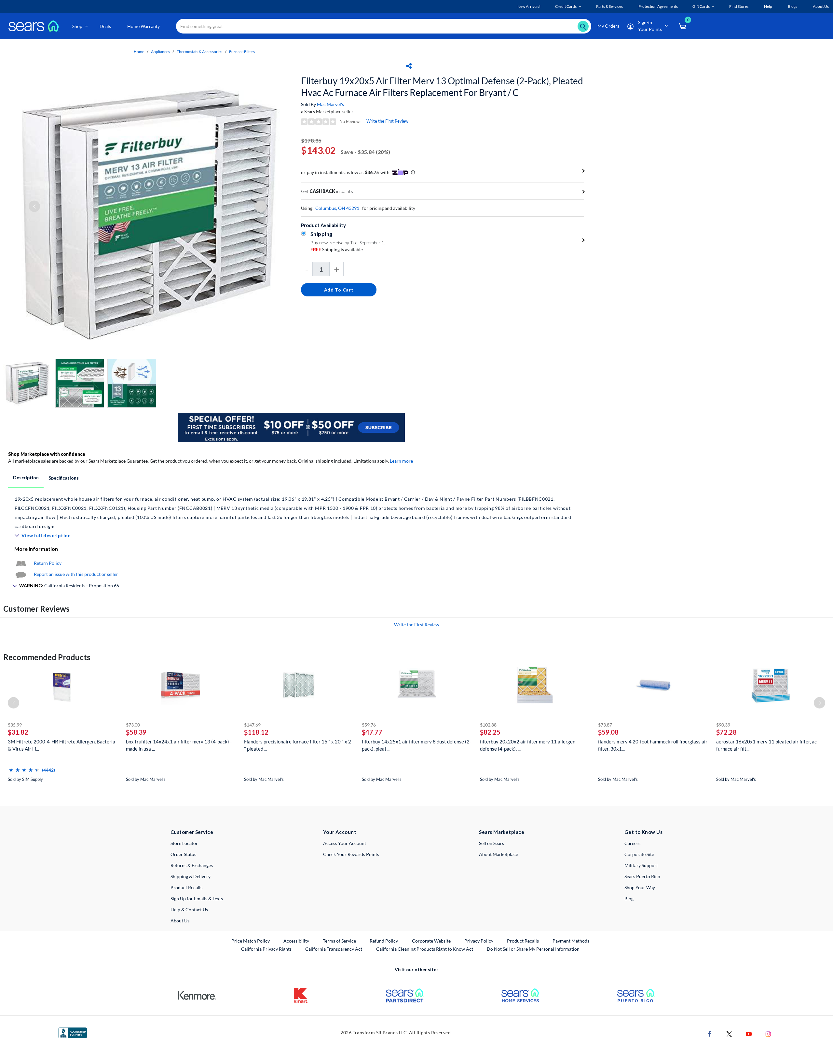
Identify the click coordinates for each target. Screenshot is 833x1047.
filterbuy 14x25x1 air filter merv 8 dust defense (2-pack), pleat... (416, 745)
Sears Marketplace (501, 832)
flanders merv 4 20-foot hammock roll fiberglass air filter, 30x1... (652, 745)
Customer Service (192, 832)
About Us (180, 920)
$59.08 (608, 732)
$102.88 (488, 724)
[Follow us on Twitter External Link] (729, 1033)
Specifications (63, 478)
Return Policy (47, 563)
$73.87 (605, 724)
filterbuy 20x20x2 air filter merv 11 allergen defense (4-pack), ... (527, 745)
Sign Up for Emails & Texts (197, 898)
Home (139, 51)
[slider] (24, 767)
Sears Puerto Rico (642, 876)
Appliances (160, 51)
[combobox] (383, 26)
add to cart (339, 289)
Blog (629, 898)
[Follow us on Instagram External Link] (768, 1033)
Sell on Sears (491, 843)
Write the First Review (387, 121)
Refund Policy (384, 941)
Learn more (401, 461)
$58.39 (136, 732)
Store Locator (184, 843)
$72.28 (726, 732)
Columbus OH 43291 (337, 208)
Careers (632, 843)
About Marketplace (498, 854)
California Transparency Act (333, 949)
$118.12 (256, 732)
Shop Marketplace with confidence (46, 454)
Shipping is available (336, 249)
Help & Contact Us (189, 909)
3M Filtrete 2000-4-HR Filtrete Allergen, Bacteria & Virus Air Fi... (61, 745)
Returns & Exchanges (192, 865)
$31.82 (18, 732)
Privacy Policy (478, 941)
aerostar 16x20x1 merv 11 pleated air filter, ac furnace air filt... (766, 745)
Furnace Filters (242, 51)
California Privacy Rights (266, 949)
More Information (36, 549)
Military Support (641, 865)
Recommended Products (46, 657)
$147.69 (252, 724)
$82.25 (490, 732)
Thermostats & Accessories (199, 51)
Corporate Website (431, 941)
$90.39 (723, 724)
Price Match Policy (250, 941)
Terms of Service (339, 941)
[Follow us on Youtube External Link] (748, 1033)
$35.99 (15, 724)
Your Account (339, 832)
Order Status (183, 854)
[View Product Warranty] (20, 563)
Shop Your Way (639, 887)
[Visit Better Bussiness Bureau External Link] (72, 1032)
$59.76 (369, 724)
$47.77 (372, 732)
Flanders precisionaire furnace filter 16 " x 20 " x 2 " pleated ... (297, 745)
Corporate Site (639, 854)
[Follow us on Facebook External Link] (709, 1033)
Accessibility (296, 941)
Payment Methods (571, 941)
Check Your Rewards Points (351, 854)
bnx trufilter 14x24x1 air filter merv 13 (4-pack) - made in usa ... (179, 745)
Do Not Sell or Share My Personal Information (533, 949)
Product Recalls (186, 887)
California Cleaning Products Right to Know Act (424, 949)
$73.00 (133, 724)
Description (26, 477)
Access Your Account (344, 843)
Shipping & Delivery (191, 876)
